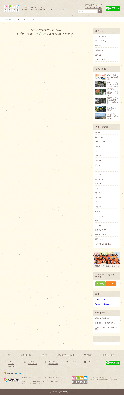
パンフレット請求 (108, 355)
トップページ (41, 33)
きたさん (98, 156)
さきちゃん (99, 160)
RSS (111, 284)
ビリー (97, 202)
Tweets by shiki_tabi (102, 299)
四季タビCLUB (100, 230)
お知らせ (98, 55)
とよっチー (99, 188)
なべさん (98, 193)
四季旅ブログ (93, 361)
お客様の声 (99, 50)
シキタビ (11, 361)
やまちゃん (99, 216)
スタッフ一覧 (26, 355)
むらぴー (98, 211)
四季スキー (12, 366)
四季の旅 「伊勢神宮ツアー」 (105, 323)
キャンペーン (100, 59)
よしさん (98, 225)
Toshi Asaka (100, 142)
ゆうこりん (99, 220)
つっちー (98, 183)
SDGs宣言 (88, 355)
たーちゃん (99, 174)
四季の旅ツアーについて (93, 5)
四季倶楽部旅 (32, 364)
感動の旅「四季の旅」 (103, 318)
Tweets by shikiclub (102, 304)
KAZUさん (99, 137)
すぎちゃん (99, 169)
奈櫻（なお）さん (101, 234)
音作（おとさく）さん (103, 244)
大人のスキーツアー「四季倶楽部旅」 (106, 328)
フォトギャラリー (101, 41)
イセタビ (11, 364)
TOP (9, 355)
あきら (97, 146)
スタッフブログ (100, 36)
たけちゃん (99, 179)
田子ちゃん (99, 239)
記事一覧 (44, 355)
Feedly (101, 284)
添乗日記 (98, 45)
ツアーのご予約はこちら (93, 8)
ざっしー (98, 165)
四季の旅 (31, 361)
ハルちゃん (99, 197)
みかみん (98, 207)
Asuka (97, 132)
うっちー (98, 151)
